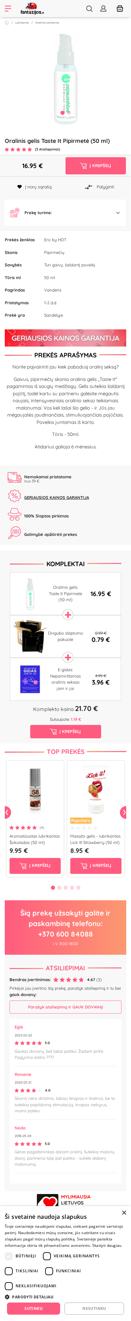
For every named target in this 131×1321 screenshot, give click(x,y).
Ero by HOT (55, 239)
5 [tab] (78, 887)
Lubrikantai (22, 22)
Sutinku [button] (33, 1308)
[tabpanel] (65, 77)
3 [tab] (65, 887)
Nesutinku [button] (94, 1308)
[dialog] (65, 1263)
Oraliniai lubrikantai (47, 22)
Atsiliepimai (65, 968)
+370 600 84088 (65, 934)
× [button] (123, 1213)
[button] (65, 213)
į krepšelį (39, 865)
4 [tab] (72, 887)
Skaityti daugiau (107, 1245)
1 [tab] (62, 112)
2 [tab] (69, 112)
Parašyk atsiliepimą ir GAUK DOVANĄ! (65, 1006)
